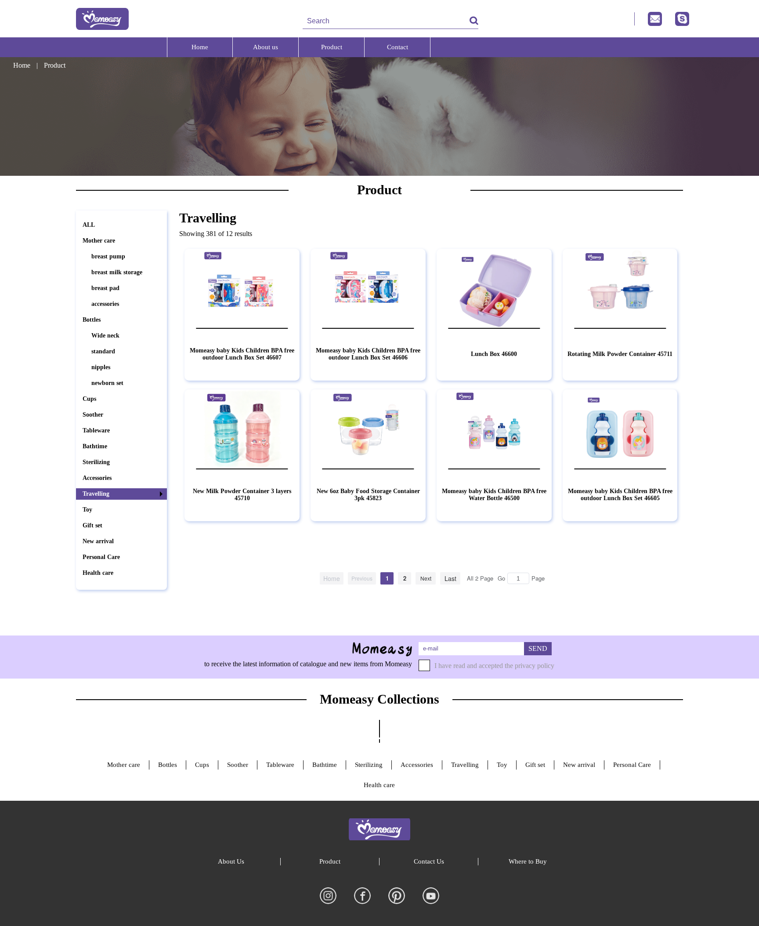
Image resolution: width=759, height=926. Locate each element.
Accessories (97, 478)
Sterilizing (96, 462)
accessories (105, 304)
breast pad (105, 288)
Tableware (96, 430)
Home (200, 47)
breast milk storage (116, 272)
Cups (89, 399)
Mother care (99, 240)
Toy (87, 509)
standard (103, 351)
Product (331, 47)
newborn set (107, 383)
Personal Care (101, 557)
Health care (98, 573)
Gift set (92, 525)
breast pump (108, 256)
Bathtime (95, 446)
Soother (93, 414)
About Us (231, 861)
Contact (397, 47)
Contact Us (429, 861)
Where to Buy (528, 861)
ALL (89, 225)
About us (265, 47)
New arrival (98, 541)
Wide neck (105, 335)
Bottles (92, 319)
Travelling (96, 493)
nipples (100, 367)
